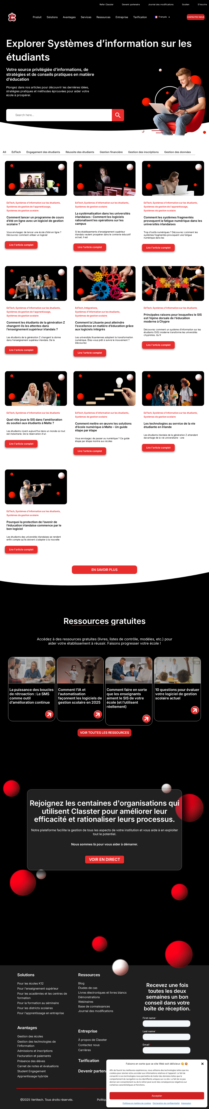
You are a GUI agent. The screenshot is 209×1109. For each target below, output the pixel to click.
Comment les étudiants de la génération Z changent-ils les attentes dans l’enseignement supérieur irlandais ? (36, 326)
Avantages (69, 17)
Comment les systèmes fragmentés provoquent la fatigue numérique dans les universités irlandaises (173, 221)
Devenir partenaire (95, 1071)
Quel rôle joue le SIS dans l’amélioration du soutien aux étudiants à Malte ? (34, 421)
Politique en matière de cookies (137, 1103)
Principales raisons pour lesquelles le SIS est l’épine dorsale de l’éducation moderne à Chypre (173, 318)
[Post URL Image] (36, 178)
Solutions (52, 17)
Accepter (157, 1095)
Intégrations (91, 307)
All (4, 152)
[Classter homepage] (12, 17)
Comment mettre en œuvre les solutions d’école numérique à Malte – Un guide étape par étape (103, 427)
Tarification (140, 17)
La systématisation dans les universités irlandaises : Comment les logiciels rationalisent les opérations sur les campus (102, 218)
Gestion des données (177, 152)
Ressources (103, 17)
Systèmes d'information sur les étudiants (38, 202)
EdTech (16, 152)
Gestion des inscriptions (143, 152)
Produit (37, 17)
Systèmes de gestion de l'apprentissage (29, 206)
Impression (186, 1103)
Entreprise (122, 17)
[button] (202, 1063)
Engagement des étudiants (43, 152)
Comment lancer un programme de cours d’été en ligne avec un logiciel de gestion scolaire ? (35, 221)
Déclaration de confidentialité (166, 1103)
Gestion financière (111, 152)
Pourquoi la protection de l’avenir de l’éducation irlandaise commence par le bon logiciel (34, 525)
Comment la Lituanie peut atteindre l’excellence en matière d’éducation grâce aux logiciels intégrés (104, 326)
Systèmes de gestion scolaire (23, 210)
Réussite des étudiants (80, 152)
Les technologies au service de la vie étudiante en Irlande (169, 425)
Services (86, 17)
